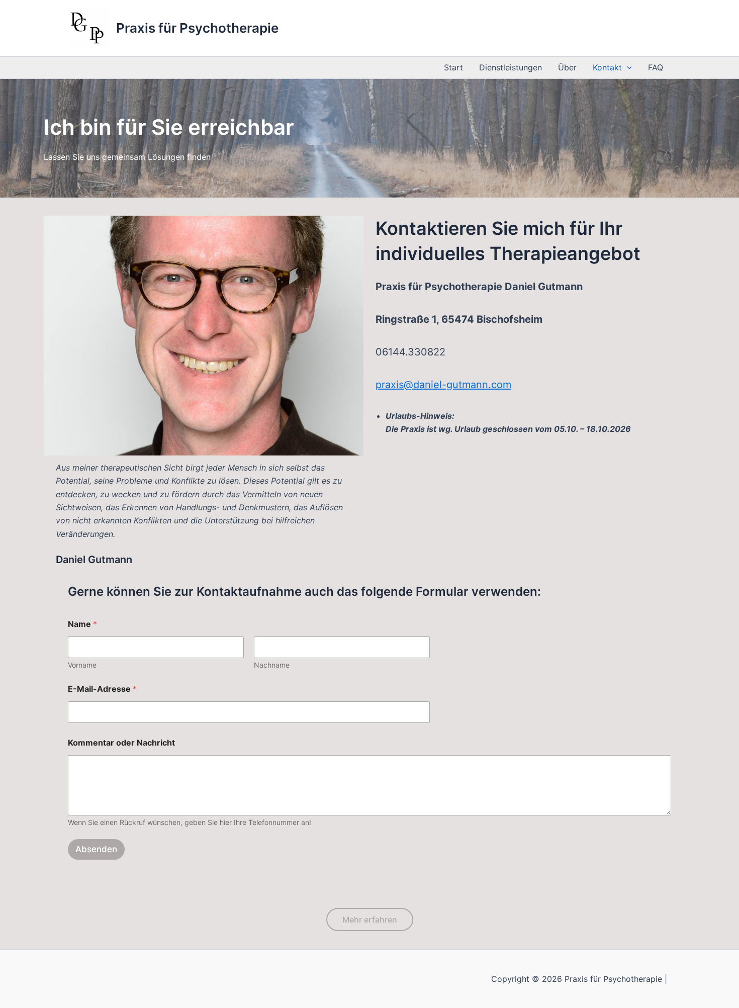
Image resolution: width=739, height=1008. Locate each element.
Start (453, 67)
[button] (627, 67)
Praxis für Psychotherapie (197, 28)
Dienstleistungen (510, 67)
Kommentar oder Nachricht (121, 743)
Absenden (96, 849)
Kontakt (607, 67)
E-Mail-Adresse (102, 689)
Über (567, 67)
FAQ (655, 67)
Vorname (82, 665)
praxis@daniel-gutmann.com (443, 385)
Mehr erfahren (369, 919)
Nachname (272, 665)
